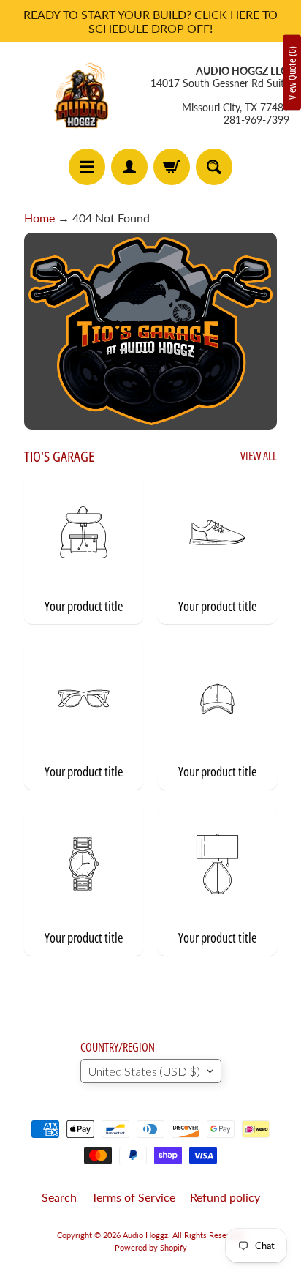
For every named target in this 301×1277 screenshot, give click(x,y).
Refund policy (225, 1197)
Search (59, 1197)
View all (258, 456)
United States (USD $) (144, 1071)
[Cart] (171, 167)
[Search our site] (214, 167)
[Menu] (87, 167)
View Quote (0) (292, 73)
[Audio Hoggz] (81, 95)
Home (39, 218)
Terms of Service (133, 1197)
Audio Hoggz (145, 1235)
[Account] (129, 167)
